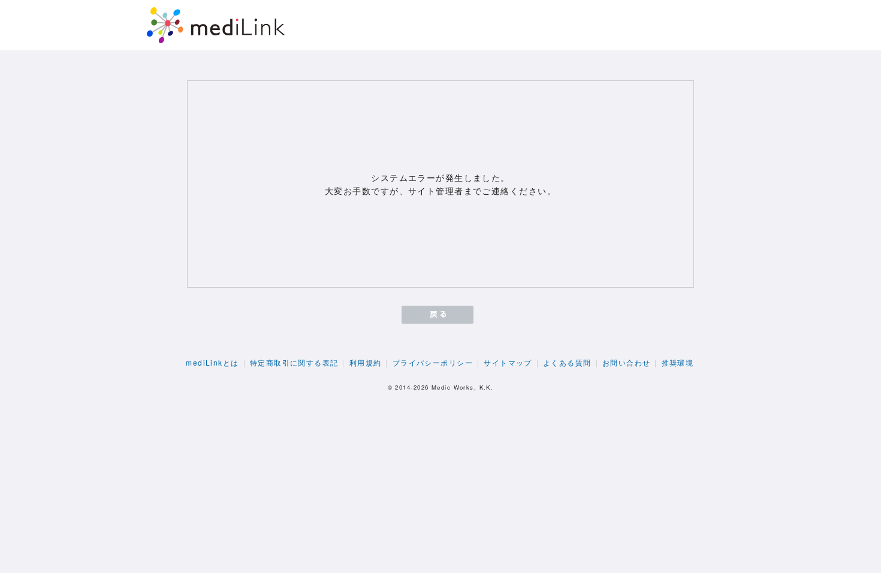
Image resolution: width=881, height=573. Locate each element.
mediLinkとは (212, 362)
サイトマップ (508, 362)
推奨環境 (678, 362)
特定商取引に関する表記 (294, 362)
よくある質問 (567, 362)
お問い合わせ (626, 362)
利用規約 (365, 362)
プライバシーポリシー (433, 362)
